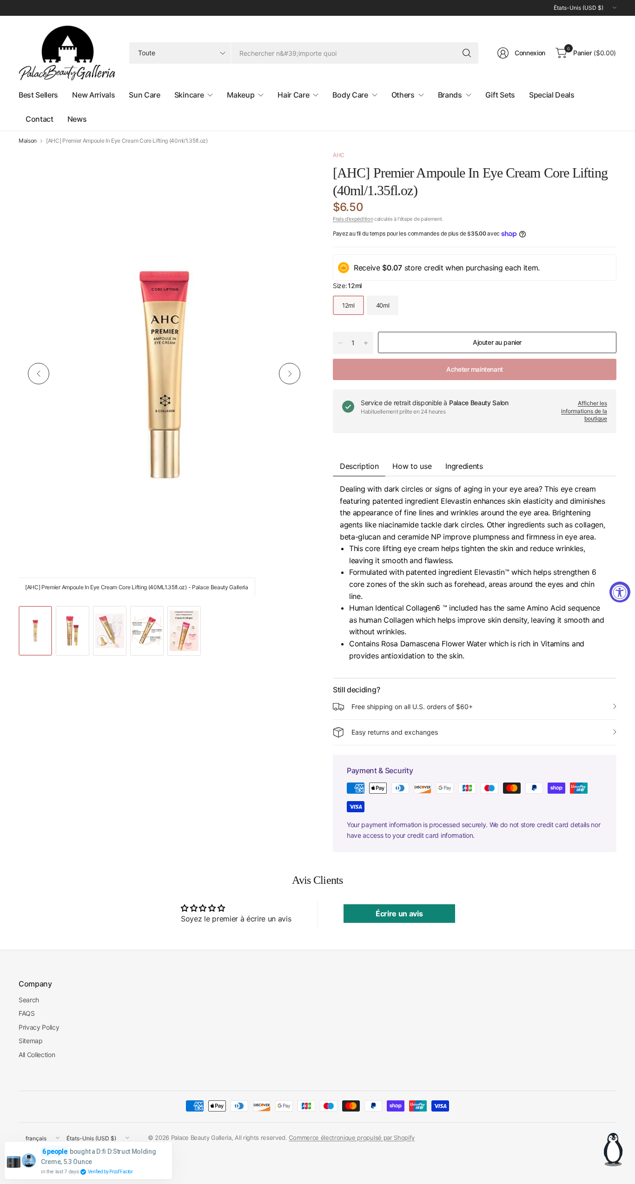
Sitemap (31, 1041)
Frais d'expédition (353, 219)
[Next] (289, 373)
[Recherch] (466, 53)
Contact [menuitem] (39, 119)
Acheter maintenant (474, 369)
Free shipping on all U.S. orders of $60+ (412, 706)
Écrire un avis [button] (399, 913)
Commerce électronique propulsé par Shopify (352, 1137)
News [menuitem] (77, 119)
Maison (28, 141)
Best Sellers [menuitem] (38, 94)
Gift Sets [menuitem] (500, 94)
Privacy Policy (39, 1027)
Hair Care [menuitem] (293, 94)
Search (29, 1000)
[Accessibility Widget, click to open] (619, 592)
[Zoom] (292, 168)
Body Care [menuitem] (350, 94)
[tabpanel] (474, 577)
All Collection (37, 1055)
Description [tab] (359, 466)
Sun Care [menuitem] (144, 94)
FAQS (27, 1013)
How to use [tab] (411, 466)
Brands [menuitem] (450, 94)
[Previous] (38, 373)
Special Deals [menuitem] (552, 94)
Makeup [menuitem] (240, 94)
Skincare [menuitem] (189, 94)
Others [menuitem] (403, 94)
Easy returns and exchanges (394, 732)
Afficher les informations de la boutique (584, 411)
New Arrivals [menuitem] (93, 94)
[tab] (463, 466)
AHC (338, 154)
